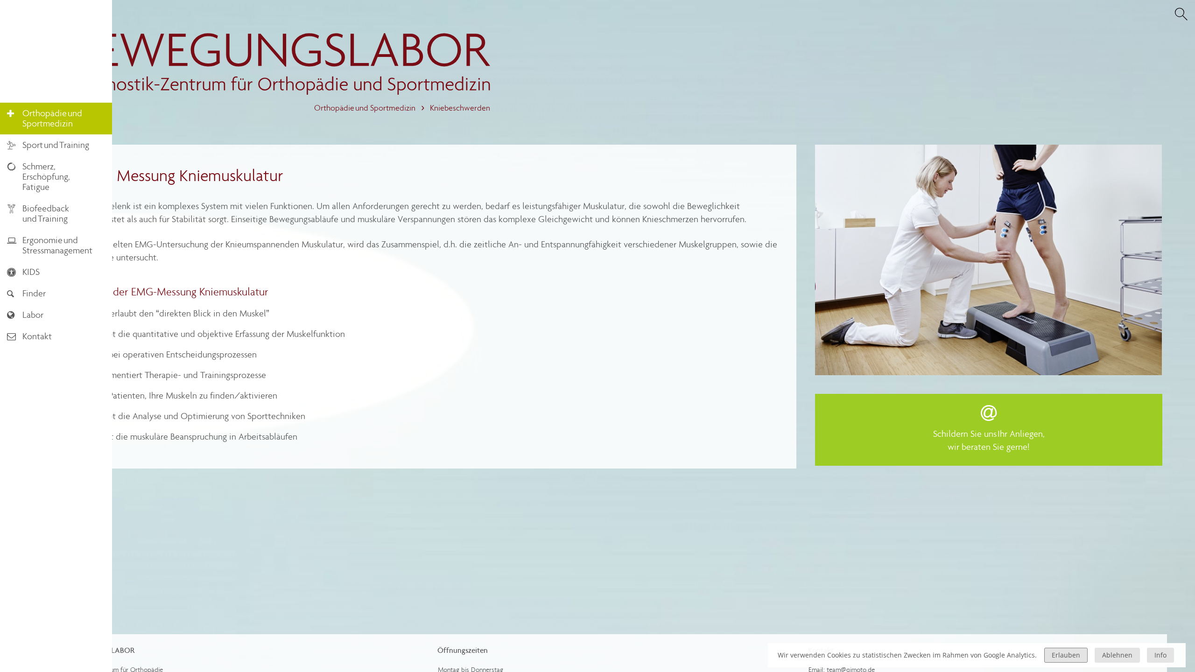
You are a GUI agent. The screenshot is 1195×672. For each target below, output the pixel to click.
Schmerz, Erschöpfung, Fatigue (38, 176)
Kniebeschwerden (460, 108)
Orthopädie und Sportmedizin (364, 108)
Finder (26, 293)
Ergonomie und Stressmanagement (49, 245)
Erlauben (1066, 655)
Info (1160, 655)
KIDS (23, 271)
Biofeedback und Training (38, 213)
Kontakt (29, 336)
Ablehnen (1117, 655)
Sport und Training (48, 145)
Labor (25, 314)
